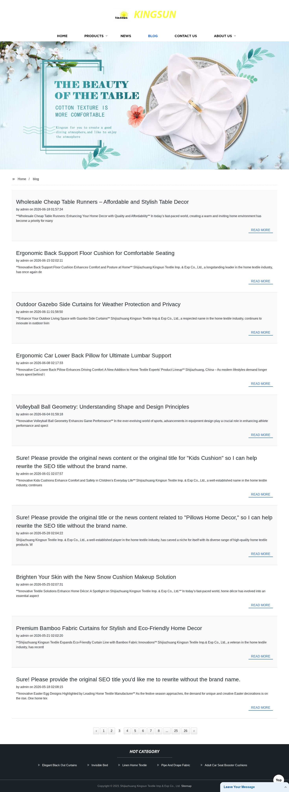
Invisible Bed (99, 765)
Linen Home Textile (134, 765)
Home (62, 36)
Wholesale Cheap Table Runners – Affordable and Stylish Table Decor (102, 202)
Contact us (186, 36)
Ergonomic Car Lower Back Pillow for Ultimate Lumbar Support (93, 355)
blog (36, 179)
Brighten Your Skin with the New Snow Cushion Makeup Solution (96, 577)
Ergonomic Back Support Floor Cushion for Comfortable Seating (95, 253)
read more (260, 230)
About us (223, 36)
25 (176, 731)
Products (94, 36)
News (126, 36)
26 (185, 731)
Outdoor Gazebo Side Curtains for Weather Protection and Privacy (98, 304)
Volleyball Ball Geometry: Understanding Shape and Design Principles (102, 407)
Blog (153, 36)
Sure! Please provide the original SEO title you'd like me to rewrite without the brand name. (128, 679)
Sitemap (186, 785)
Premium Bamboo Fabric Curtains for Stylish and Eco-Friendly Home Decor (109, 628)
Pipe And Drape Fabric (175, 765)
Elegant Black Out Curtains (59, 765)
